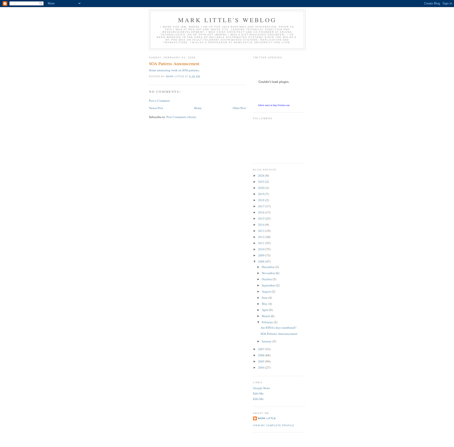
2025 (261, 181)
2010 (261, 249)
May (265, 304)
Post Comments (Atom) (181, 117)
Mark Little (267, 418)
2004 (261, 367)
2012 (261, 237)
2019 (261, 194)
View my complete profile (273, 425)
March (266, 316)
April (265, 310)
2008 (261, 261)
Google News (261, 388)
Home (198, 108)
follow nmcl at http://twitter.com (274, 105)
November (269, 273)
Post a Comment (159, 100)
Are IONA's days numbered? (278, 327)
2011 (261, 243)
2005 (261, 361)
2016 (261, 212)
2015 (261, 218)
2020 (261, 188)
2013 (261, 231)
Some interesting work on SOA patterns (174, 70)
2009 (261, 255)
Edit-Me (258, 393)
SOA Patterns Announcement (279, 334)
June (265, 297)
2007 (261, 349)
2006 (261, 355)
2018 (261, 200)
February (268, 322)
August (267, 291)
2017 (261, 206)
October (267, 279)
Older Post (239, 108)
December (268, 267)
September (269, 285)
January (267, 341)
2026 (261, 175)
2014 (261, 224)
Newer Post (156, 108)
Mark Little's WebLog (227, 20)
